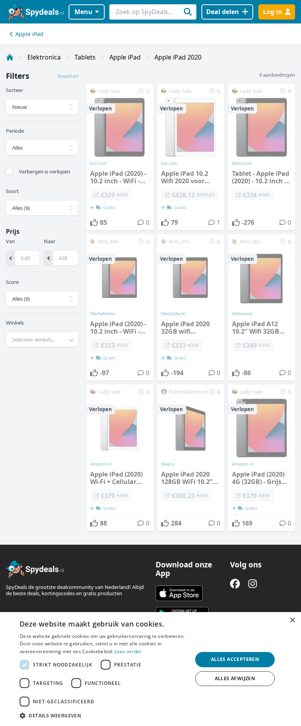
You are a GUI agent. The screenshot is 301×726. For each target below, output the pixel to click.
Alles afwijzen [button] (235, 678)
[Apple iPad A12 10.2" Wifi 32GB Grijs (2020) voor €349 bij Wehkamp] (261, 307)
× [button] (292, 620)
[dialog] (150, 669)
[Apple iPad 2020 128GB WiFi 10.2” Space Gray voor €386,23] (190, 458)
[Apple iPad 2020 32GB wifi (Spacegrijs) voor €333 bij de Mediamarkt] (190, 307)
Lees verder (127, 651)
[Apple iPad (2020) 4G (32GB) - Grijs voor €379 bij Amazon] (261, 458)
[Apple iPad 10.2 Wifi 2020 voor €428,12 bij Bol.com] (190, 157)
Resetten (68, 76)
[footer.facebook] (235, 584)
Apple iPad (29, 34)
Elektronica (44, 57)
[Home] (10, 57)
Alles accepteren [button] (235, 659)
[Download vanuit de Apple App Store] (179, 593)
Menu (83, 11)
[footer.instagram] (252, 584)
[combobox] (42, 339)
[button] (103, 715)
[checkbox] (9, 171)
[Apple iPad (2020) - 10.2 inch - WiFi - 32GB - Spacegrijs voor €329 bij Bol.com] (119, 157)
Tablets (85, 57)
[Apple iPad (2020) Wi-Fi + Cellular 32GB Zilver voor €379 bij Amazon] (119, 458)
